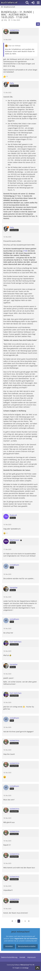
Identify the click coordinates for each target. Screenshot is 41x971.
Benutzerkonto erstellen (27, 946)
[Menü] (38, 3)
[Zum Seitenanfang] (37, 968)
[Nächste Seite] (29, 921)
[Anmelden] (33, 2)
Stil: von (21, 968)
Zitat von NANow (14, 46)
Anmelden (9, 946)
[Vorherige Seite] (12, 921)
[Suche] (27, 3)
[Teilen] (38, 24)
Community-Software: (20, 965)
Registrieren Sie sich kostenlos (26, 938)
